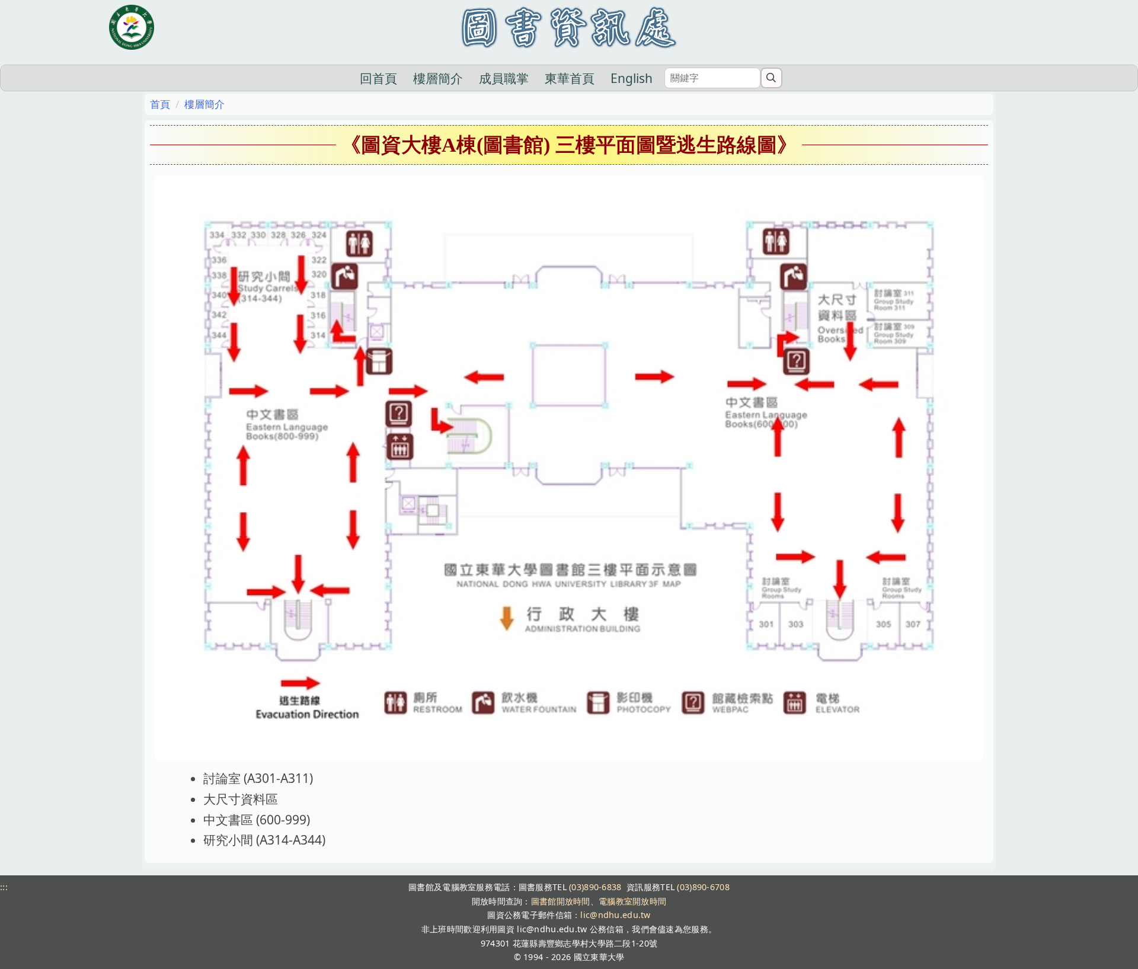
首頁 (160, 104)
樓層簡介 (438, 78)
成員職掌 (504, 78)
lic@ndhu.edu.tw (615, 914)
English (631, 78)
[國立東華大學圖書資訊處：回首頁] (568, 27)
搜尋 (772, 78)
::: (4, 887)
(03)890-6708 (703, 887)
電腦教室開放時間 (632, 901)
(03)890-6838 (595, 887)
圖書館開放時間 (560, 901)
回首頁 (378, 78)
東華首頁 (569, 78)
